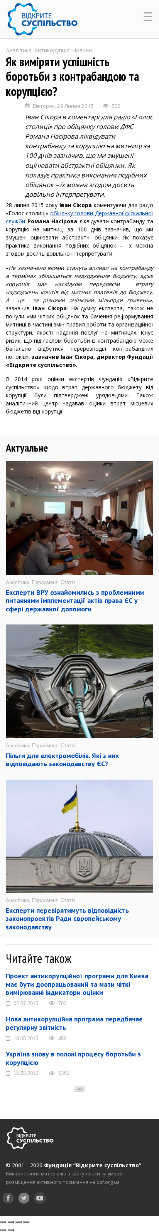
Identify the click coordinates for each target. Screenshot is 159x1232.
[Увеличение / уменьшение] (26, 1222)
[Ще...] (79, 1089)
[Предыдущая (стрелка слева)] (3, 1230)
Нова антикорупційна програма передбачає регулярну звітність (74, 1023)
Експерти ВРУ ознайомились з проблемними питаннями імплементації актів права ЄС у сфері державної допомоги (75, 600)
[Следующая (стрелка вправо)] (11, 1230)
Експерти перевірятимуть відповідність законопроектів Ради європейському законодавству (67, 918)
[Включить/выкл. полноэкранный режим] (18, 1222)
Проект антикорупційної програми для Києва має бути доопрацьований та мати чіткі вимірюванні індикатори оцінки (77, 984)
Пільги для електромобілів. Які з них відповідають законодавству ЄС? (62, 759)
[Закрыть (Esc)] (3, 1222)
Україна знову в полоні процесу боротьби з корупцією (73, 1058)
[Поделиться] (11, 1222)
